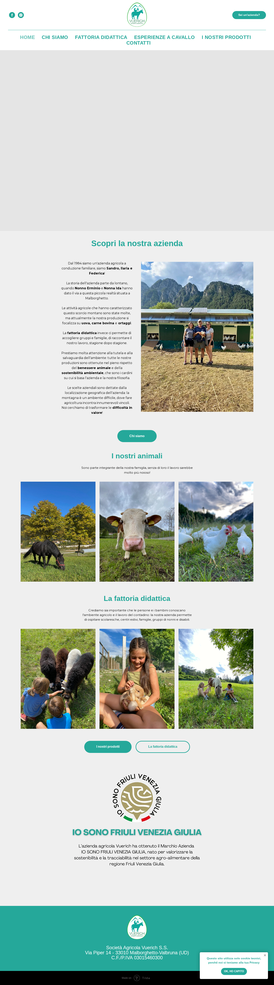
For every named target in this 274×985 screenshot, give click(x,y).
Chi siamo (55, 37)
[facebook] (12, 15)
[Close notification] (265, 955)
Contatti (138, 43)
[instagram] (21, 15)
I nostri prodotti (226, 37)
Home (27, 37)
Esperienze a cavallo (164, 37)
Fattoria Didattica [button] (101, 37)
